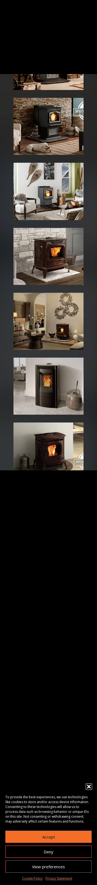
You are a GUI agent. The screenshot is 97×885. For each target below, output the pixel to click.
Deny (48, 851)
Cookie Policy (32, 878)
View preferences (48, 866)
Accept (48, 837)
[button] (89, 786)
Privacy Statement (58, 878)
